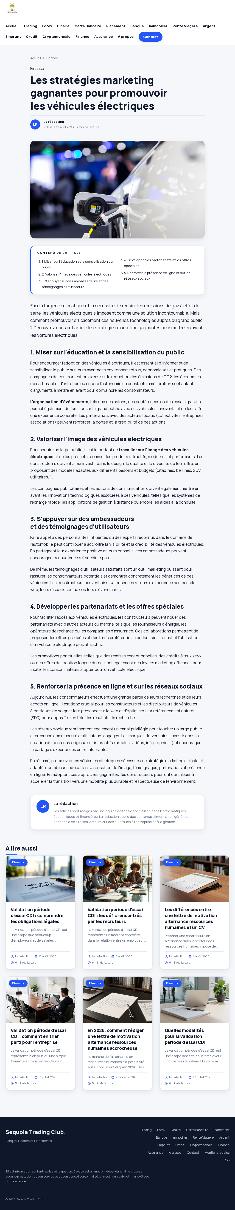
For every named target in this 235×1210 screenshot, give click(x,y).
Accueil (12, 26)
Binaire (63, 26)
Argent (209, 26)
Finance (82, 36)
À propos (126, 36)
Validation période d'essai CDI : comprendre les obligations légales (37, 915)
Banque (137, 26)
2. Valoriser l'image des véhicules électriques (76, 274)
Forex (47, 26)
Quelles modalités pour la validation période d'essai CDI (185, 1036)
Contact (150, 36)
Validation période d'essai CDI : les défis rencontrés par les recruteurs (115, 915)
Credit (31, 36)
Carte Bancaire (88, 26)
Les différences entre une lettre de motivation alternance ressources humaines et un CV (191, 919)
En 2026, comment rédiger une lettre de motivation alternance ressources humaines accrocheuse (116, 1039)
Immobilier (158, 26)
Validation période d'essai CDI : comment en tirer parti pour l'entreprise (38, 1036)
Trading (30, 26)
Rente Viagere (185, 26)
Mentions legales (217, 1153)
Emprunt (13, 36)
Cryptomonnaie (56, 36)
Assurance (103, 36)
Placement (115, 26)
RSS (226, 1160)
